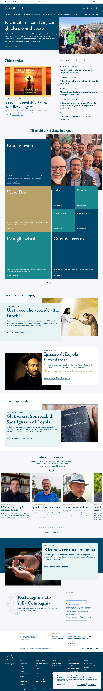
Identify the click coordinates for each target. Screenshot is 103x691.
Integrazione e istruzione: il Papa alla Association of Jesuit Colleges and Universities (78, 105)
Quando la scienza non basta (46, 507)
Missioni (65, 88)
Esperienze (16, 182)
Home (8, 14)
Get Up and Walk (88, 663)
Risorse (7, 2)
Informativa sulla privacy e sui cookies (78, 638)
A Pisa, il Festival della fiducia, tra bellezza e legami (27, 104)
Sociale (9, 275)
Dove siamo (24, 2)
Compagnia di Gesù (25, 689)
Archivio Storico (56, 663)
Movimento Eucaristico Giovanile (90, 666)
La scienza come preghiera (75, 507)
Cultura (9, 98)
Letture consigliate (41, 679)
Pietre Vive (86, 670)
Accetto (92, 684)
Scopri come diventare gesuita (56, 566)
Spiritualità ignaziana (33, 14)
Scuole (9, 182)
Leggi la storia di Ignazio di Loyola (57, 378)
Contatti (15, 2)
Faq (32, 2)
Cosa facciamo (49, 14)
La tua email (70, 592)
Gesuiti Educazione (73, 666)
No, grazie (82, 684)
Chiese (22, 676)
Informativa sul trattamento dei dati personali (76, 600)
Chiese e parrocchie (57, 638)
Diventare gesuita (65, 14)
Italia (95, 2)
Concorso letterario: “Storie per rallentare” (75, 118)
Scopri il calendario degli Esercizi (19, 438)
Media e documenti (41, 681)
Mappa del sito (71, 643)
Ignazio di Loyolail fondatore (61, 357)
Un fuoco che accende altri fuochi (33, 313)
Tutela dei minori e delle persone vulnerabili (79, 636)
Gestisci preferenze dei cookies (76, 641)
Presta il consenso (73, 617)
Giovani (65, 77)
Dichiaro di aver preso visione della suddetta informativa (78, 603)
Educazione (66, 99)
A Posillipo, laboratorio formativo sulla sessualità (79, 82)
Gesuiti (18, 8)
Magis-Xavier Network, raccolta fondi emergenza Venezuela (78, 93)
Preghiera (65, 66)
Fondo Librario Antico (58, 666)
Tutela (38, 2)
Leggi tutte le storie (51, 532)
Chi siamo (17, 14)
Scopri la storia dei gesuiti (17, 332)
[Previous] (50, 470)
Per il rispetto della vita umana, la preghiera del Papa (76, 71)
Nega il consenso (86, 617)
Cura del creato (24, 673)
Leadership (23, 684)
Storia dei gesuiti (40, 660)
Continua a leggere (17, 115)
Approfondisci (58, 205)
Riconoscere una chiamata (69, 549)
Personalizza (61, 684)
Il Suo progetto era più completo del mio (12, 508)
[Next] (53, 470)
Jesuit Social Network (74, 663)
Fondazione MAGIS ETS (74, 668)
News (76, 14)
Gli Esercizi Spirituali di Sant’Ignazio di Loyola (30, 419)
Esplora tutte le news (66, 61)
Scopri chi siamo (11, 46)
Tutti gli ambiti (51, 283)
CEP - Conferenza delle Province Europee (44, 689)
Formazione (23, 681)
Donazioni (46, 2)
